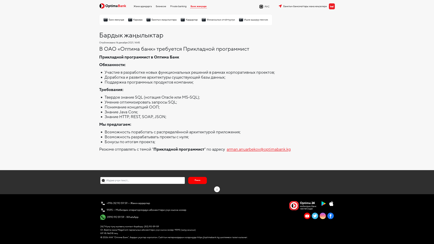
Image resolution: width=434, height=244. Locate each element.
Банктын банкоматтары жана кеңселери (305, 6)
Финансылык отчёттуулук (221, 19)
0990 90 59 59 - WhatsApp (122, 217)
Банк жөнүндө (198, 6)
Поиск (197, 180)
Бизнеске (161, 6)
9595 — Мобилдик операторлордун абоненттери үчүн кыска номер (146, 210)
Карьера (137, 19)
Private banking (178, 6)
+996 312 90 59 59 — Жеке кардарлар (128, 203)
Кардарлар (192, 19)
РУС (267, 6)
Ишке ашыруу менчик (256, 19)
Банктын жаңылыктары (164, 19)
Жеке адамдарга (143, 6)
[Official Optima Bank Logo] (112, 6)
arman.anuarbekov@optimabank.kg (259, 149)
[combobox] (142, 180)
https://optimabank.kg (208, 237)
